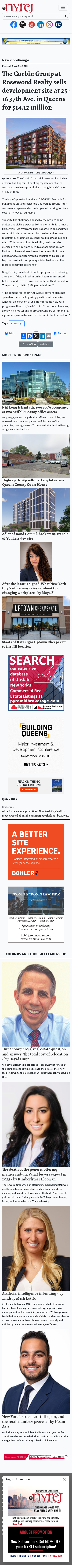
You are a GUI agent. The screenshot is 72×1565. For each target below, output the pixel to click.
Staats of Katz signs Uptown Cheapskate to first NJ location (34, 644)
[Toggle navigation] (63, 7)
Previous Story (29, 344)
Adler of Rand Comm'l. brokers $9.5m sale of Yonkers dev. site (35, 536)
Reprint (62, 333)
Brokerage (16, 323)
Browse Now (29, 789)
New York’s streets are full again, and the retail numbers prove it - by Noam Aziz (33, 1421)
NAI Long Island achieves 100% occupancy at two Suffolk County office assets (35, 409)
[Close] (64, 1479)
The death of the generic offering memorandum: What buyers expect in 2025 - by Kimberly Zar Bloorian (34, 1174)
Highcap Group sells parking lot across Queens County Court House (33, 482)
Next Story (45, 344)
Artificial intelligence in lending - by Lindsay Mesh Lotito (32, 1296)
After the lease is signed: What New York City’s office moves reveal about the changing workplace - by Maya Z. (34, 588)
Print (11, 333)
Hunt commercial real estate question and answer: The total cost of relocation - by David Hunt (35, 1054)
